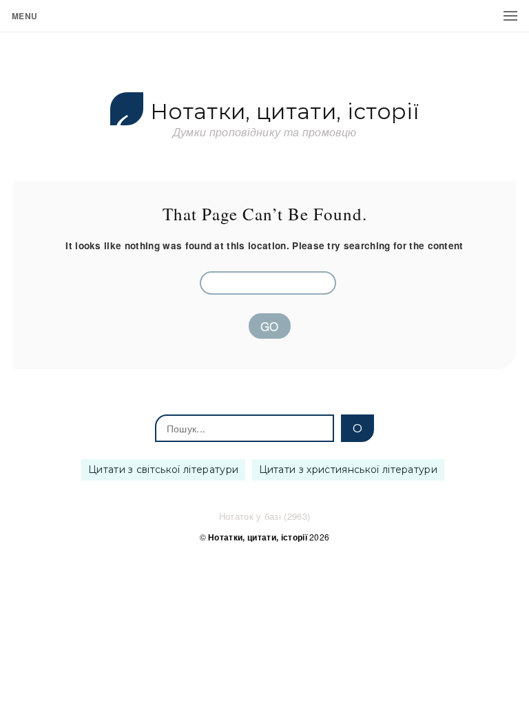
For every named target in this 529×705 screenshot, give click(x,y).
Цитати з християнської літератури (348, 469)
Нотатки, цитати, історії (284, 112)
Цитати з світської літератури (163, 469)
